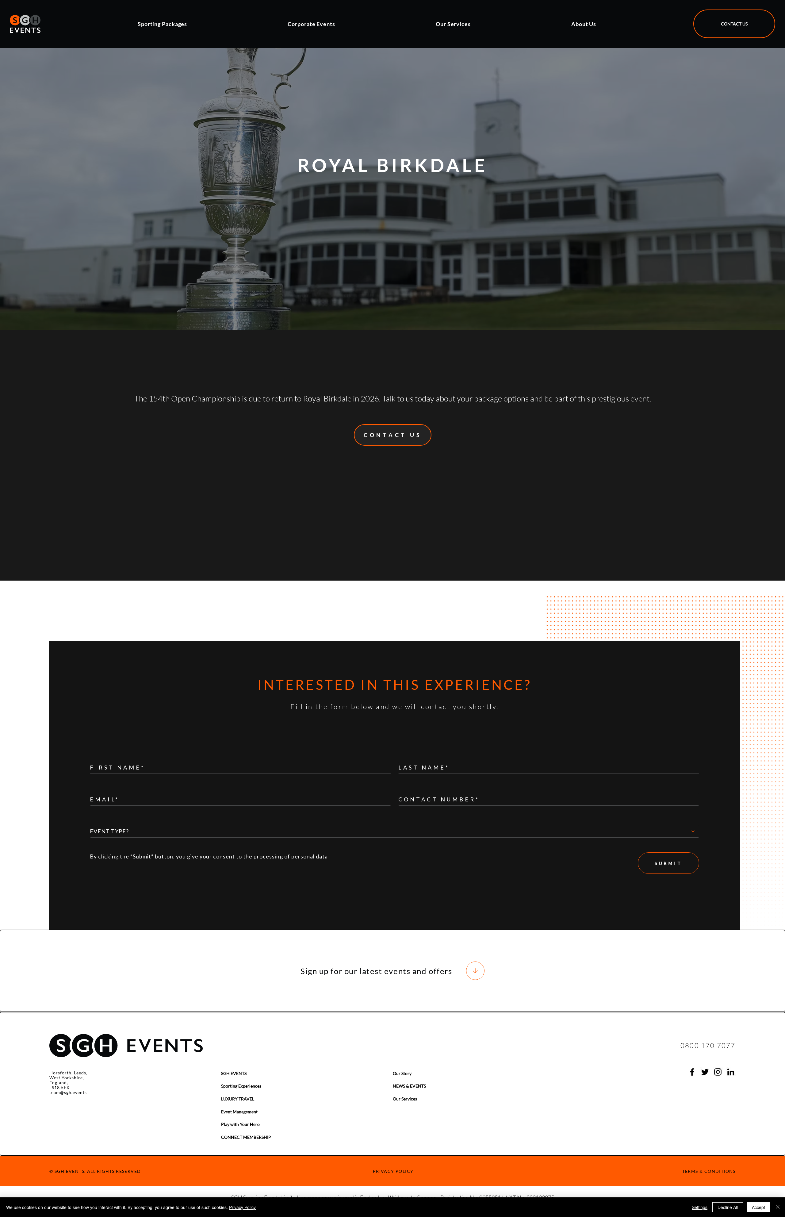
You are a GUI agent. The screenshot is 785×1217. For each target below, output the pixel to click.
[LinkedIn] (731, 1072)
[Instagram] (718, 1072)
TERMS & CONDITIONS (709, 1171)
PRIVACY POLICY (393, 1171)
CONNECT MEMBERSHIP (246, 1137)
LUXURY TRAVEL (237, 1098)
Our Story (402, 1073)
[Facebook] (692, 1072)
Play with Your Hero (240, 1124)
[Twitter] (705, 1072)
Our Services (405, 1098)
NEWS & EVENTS (409, 1085)
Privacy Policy (242, 1207)
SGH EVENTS (234, 1073)
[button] (208, 23)
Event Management (239, 1111)
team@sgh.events (68, 1092)
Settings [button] (699, 1207)
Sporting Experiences (241, 1085)
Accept (758, 1207)
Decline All (728, 1207)
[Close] (777, 1207)
